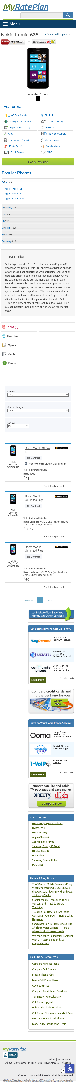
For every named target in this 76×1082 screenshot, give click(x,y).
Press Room (64, 1059)
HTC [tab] (6, 214)
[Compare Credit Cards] (51, 701)
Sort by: (11, 422)
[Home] (38, 1049)
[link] (38, 327)
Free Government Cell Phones (48, 1018)
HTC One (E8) (39, 832)
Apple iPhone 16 (13, 193)
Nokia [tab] (7, 234)
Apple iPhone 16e (13, 188)
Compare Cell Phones (44, 969)
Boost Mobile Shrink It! (37, 449)
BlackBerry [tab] (9, 207)
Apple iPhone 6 (40, 837)
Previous (28, 600)
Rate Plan (25, 6)
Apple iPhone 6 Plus (43, 841)
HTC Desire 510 (40, 851)
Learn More (37, 679)
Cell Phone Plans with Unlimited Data (52, 1013)
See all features (38, 162)
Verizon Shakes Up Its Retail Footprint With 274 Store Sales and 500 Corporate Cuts (52, 940)
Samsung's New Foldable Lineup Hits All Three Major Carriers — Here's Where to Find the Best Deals (52, 928)
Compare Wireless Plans (45, 963)
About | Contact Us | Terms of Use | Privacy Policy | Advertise (38, 1062)
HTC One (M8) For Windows (47, 823)
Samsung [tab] (9, 241)
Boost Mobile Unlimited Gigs (34, 498)
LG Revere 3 (38, 828)
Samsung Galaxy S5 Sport (46, 846)
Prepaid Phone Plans (43, 974)
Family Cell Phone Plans (45, 980)
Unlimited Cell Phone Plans (47, 1007)
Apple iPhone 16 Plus (15, 198)
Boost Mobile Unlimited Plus (34, 548)
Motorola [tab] (9, 227)
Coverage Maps (40, 985)
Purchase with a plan (55, 34)
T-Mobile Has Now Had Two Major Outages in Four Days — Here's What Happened (52, 916)
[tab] (38, 193)
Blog (52, 1059)
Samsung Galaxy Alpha (44, 860)
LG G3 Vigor (38, 855)
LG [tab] (6, 220)
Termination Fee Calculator (47, 996)
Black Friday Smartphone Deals (49, 1024)
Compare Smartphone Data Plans (50, 991)
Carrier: (11, 391)
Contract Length (15, 407)
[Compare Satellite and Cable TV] (51, 795)
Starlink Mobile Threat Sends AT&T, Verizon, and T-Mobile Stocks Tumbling (51, 904)
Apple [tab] (7, 181)
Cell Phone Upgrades (43, 1002)
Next (49, 600)
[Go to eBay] (44, 41)
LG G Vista (37, 864)
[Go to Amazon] (14, 41)
